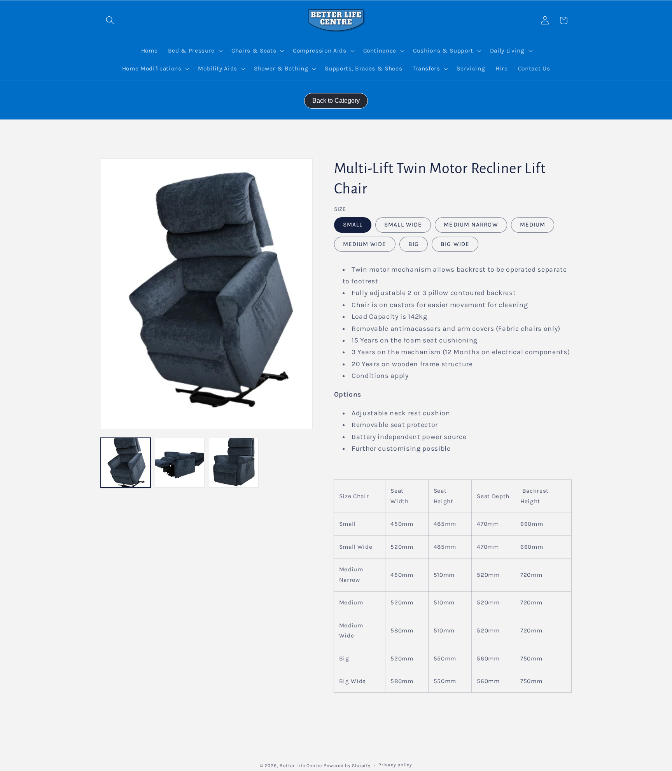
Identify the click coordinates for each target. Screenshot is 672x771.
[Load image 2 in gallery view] (180, 463)
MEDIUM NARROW (471, 224)
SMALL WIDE (403, 224)
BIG (413, 243)
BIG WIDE (455, 243)
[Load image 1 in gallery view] (125, 463)
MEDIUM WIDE (365, 243)
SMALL (353, 224)
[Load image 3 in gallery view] (234, 463)
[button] (110, 20)
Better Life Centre (301, 765)
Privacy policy (395, 764)
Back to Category (336, 100)
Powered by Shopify (347, 765)
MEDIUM (533, 224)
